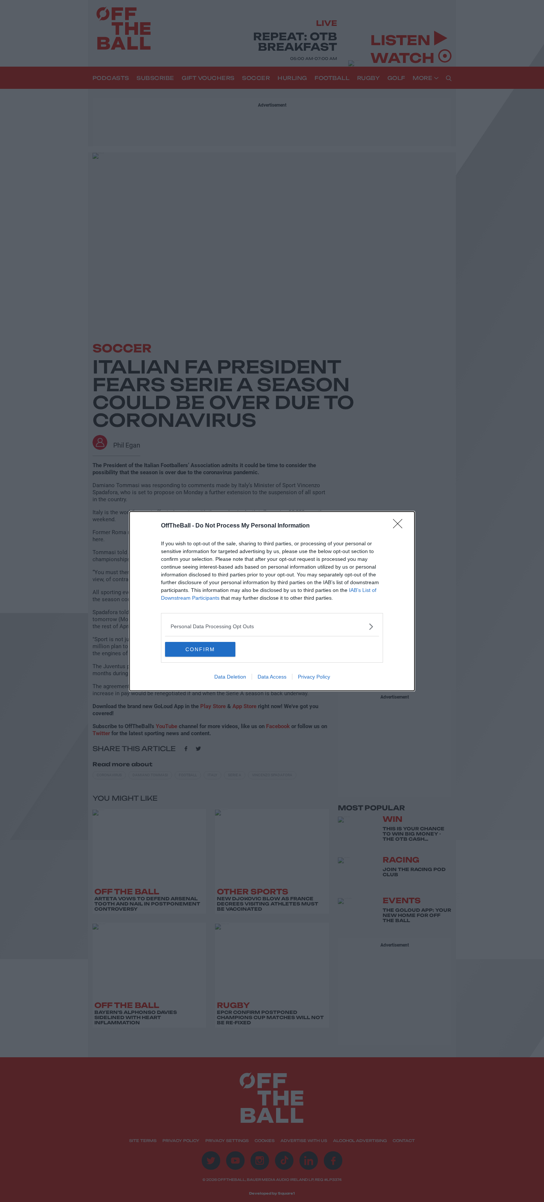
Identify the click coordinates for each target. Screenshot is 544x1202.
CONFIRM (200, 649)
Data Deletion (230, 677)
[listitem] (272, 626)
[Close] (400, 526)
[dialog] (272, 601)
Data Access (272, 677)
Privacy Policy (314, 677)
